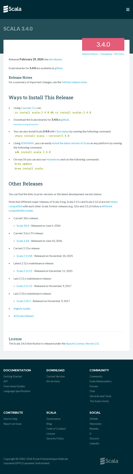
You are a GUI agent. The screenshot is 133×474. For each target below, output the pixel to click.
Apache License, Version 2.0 (82, 343)
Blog (49, 423)
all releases (55, 59)
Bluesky (94, 428)
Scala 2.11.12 (24, 285)
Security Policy (55, 438)
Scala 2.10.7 (24, 301)
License (50, 433)
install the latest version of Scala (71, 143)
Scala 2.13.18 (24, 255)
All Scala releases (24, 315)
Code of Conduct (56, 428)
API (5, 381)
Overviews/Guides (14, 386)
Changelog (106, 53)
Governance (53, 418)
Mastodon (95, 423)
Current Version (55, 376)
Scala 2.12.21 (24, 270)
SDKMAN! (27, 143)
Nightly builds (22, 308)
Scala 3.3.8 (23, 240)
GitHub (94, 418)
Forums (94, 386)
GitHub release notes (74, 82)
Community (96, 376)
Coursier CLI (28, 107)
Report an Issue (12, 423)
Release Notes (90, 53)
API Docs (119, 53)
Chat (92, 391)
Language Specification (16, 391)
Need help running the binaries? (26, 124)
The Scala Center (99, 401)
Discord (94, 438)
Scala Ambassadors (101, 381)
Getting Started (12, 376)
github (59, 68)
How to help (10, 418)
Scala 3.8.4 (23, 225)
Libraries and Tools (100, 396)
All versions (53, 381)
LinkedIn (94, 443)
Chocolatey (62, 131)
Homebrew (53, 159)
